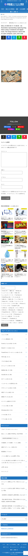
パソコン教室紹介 (7, 339)
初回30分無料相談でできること (10, 438)
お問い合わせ (4, 467)
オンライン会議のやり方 (8, 401)
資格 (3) (4, 299)
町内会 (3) (18, 290)
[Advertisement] (14, 55)
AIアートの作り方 (6, 379)
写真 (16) (16, 293)
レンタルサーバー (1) (7, 295)
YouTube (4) (18, 295)
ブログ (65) (15, 303)
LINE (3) (4, 308)
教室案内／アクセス (6, 451)
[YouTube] (15, 11)
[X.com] (13, 11)
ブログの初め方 (6, 361)
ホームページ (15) (6, 322)
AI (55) (11, 301)
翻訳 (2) (12, 290)
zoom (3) (20, 312)
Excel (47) (5, 290)
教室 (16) (10, 299)
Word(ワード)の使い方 (7, 348)
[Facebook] (10, 11)
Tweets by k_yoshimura (7, 528)
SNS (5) (4, 310)
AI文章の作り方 (6, 374)
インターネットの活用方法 (9, 383)
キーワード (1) (19, 301)
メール (3, 177)
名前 (2, 170)
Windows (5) (11, 310)
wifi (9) (20, 322)
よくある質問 (22, 9)
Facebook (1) (13, 318)
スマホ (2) (16, 316)
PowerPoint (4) (6, 312)
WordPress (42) (6, 297)
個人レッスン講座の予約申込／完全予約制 (12, 434)
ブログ (2, 9)
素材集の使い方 (6, 370)
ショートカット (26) (7, 293)
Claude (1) (5, 318)
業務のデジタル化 (7, 397)
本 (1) (15, 322)
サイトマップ (4, 471)
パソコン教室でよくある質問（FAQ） (10, 456)
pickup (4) (11, 308)
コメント (4, 151)
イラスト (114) (6, 305)
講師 (17, 9)
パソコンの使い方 (7, 405)
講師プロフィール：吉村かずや (9, 447)
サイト (2, 184)
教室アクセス (6, 547)
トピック (4, 334)
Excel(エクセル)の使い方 (8, 343)
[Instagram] (17, 11)
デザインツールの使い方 (8, 388)
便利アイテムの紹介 (7, 392)
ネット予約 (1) (20, 308)
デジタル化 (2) (16, 297)
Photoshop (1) (18, 314)
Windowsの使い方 (6, 410)
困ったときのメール (14, 547)
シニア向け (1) (19, 299)
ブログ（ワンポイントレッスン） (9, 429)
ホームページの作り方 (8, 365)
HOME (3, 14)
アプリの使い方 (6, 419)
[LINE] (17, 129)
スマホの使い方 (6, 414)
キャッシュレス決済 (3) (8, 320)
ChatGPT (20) (15, 305)
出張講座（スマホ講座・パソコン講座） (11, 442)
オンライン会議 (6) (7, 316)
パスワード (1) (6, 303)
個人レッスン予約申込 (10, 9)
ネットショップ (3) (7, 314)
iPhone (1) (22, 303)
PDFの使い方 (5, 357)
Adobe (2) (20, 310)
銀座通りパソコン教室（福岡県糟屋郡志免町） (14, 552)
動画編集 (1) (19, 320)
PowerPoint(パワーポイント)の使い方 (11, 352)
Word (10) (4, 301)
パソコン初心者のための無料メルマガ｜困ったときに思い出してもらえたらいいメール (13, 461)
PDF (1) (14, 312)
